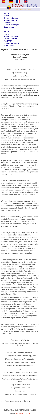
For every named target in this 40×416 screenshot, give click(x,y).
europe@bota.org (23, 413)
